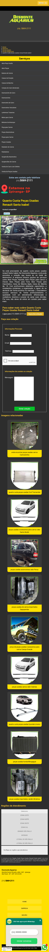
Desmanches (6, 98)
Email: (7, 343)
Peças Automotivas (8, 132)
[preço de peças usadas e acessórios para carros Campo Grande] (24, 629)
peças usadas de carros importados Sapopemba (24, 608)
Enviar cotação (24, 409)
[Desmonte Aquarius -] (24, 18)
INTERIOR (24, 835)
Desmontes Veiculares (9, 107)
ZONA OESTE (24, 823)
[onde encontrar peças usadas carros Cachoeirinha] (24, 435)
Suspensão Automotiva (9, 157)
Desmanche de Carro (8, 93)
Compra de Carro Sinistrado (10, 88)
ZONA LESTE (24, 815)
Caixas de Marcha (7, 83)
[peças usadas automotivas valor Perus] (24, 552)
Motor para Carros (7, 117)
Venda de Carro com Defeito (11, 166)
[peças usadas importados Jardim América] (24, 782)
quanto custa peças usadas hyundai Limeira (24, 724)
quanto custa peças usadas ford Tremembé (24, 492)
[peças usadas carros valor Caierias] (24, 669)
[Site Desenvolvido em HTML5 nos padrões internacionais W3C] (7, 950)
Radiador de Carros (8, 147)
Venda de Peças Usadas (9, 171)
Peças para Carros (7, 137)
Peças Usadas (6, 142)
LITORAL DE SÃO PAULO (25, 839)
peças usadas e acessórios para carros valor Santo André (24, 531)
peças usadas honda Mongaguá (24, 762)
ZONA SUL (24, 827)
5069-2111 (26, 28)
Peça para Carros (7, 127)
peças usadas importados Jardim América (24, 799)
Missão (24, 915)
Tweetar (7, 213)
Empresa (24, 908)
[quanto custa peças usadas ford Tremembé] (24, 475)
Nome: (7, 335)
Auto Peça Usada (7, 63)
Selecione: (24, 811)
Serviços (24, 58)
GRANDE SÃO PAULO (25, 831)
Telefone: (8, 351)
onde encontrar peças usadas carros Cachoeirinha (24, 453)
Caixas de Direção (7, 78)
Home (24, 901)
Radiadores (5, 152)
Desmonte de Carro (8, 103)
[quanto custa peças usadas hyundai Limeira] (24, 707)
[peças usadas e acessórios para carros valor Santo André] (24, 512)
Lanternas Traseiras (8, 112)
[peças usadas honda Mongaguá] (24, 744)
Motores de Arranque (8, 122)
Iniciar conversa (24, 941)
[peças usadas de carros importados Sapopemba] (24, 589)
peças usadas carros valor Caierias (24, 687)
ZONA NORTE (24, 819)
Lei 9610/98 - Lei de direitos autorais (10, 862)
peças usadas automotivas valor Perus (24, 569)
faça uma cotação (35, 314)
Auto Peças (5, 68)
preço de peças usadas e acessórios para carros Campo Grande (24, 648)
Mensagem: (9, 377)
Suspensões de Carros (9, 162)
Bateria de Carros (7, 73)
